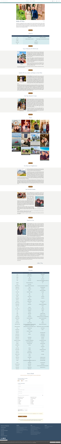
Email (19, 380)
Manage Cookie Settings (4, 435)
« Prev (1, 2)
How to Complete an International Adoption (35, 433)
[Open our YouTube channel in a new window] (3, 438)
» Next (59, 2)
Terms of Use (40, 413)
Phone (26, 380)
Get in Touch (30, 93)
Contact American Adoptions (4, 430)
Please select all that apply (21, 379)
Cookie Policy (2, 434)
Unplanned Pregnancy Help (19, 432)
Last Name (19, 386)
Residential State (20, 391)
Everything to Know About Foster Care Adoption (36, 432)
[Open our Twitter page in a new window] (2, 438)
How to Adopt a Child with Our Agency (35, 427)
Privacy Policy (34, 413)
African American (21, 398)
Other (19, 402)
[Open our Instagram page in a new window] (5, 438)
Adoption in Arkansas (47, 427)
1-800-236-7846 (3, 427)
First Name (19, 384)
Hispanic (20, 401)
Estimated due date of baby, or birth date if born (23, 395)
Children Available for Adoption (34, 434)
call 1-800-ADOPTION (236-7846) (26, 420)
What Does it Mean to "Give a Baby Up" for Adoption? (21, 427)
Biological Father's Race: (33, 397)
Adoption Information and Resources (49, 426)
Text (22, 380)
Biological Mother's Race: (21, 397)
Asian (19, 399)
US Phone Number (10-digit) (21, 389)
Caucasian (20, 400)
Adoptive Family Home (33, 426)
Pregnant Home (18, 426)
